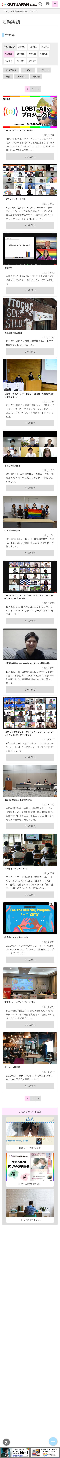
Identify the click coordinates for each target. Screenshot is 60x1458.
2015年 (32, 61)
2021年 (8, 54)
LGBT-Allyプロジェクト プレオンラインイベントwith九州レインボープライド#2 (29, 597)
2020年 (20, 54)
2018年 (44, 54)
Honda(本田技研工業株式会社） (18, 799)
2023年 (33, 46)
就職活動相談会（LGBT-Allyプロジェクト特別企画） (27, 663)
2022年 (45, 46)
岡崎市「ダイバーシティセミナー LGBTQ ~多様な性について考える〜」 (29, 395)
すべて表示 (11, 70)
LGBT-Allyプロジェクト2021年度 (19, 130)
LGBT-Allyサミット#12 (14, 199)
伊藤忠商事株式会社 (13, 332)
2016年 (20, 61)
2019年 (32, 54)
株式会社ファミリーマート (16, 868)
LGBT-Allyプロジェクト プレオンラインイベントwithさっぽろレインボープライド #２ (29, 733)
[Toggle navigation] (40, 4)
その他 (36, 76)
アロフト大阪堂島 (12, 1067)
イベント (28, 70)
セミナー (43, 70)
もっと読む (30, 156)
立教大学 (8, 267)
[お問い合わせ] (47, 4)
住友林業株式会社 (12, 530)
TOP (5, 11)
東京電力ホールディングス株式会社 (20, 1002)
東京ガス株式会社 (12, 465)
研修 (8, 76)
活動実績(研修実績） (19, 11)
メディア (21, 76)
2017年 (8, 61)
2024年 (21, 46)
